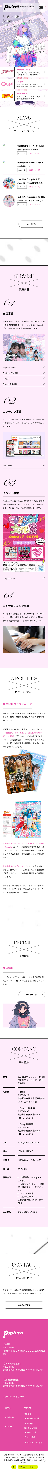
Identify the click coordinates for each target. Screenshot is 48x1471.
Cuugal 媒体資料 (10, 384)
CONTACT (9, 1426)
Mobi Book (7, 465)
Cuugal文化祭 (9, 578)
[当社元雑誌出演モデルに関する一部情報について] (4, 161)
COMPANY (9, 1417)
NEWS (7, 1408)
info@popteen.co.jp (27, 1211)
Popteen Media (9, 367)
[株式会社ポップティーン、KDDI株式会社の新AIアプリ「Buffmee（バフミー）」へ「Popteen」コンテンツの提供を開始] (4, 145)
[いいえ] (44, 1461)
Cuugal (6, 378)
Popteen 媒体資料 (10, 373)
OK (14, 1467)
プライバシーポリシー (13, 1396)
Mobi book (31, 1432)
